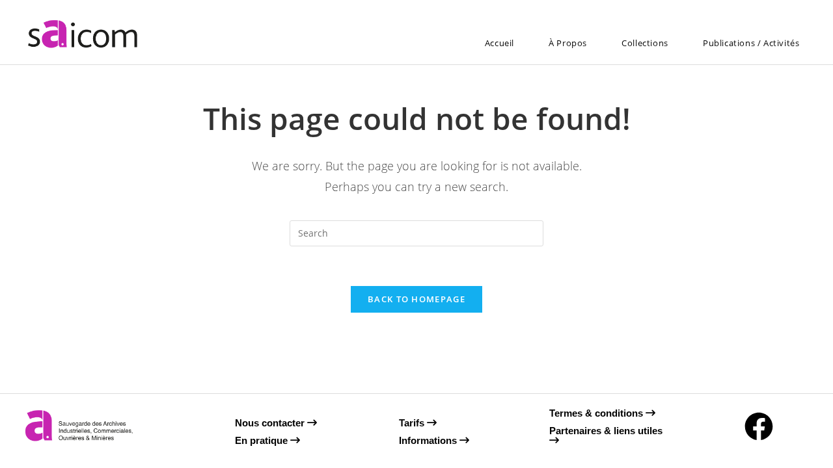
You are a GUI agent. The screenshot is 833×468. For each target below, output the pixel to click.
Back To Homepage (416, 299)
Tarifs (413, 422)
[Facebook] (758, 426)
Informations (429, 440)
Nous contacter (271, 422)
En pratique (262, 440)
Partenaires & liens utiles (605, 430)
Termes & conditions (597, 413)
